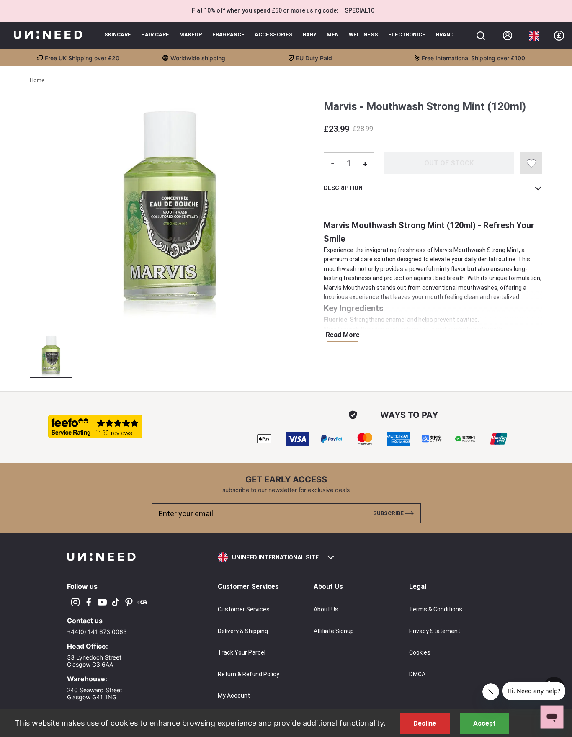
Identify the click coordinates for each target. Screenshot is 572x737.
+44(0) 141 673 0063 (97, 631)
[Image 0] (51, 356)
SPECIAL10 (359, 10)
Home (37, 80)
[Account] (507, 36)
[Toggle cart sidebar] (481, 36)
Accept (484, 723)
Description (343, 188)
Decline (424, 723)
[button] (534, 36)
